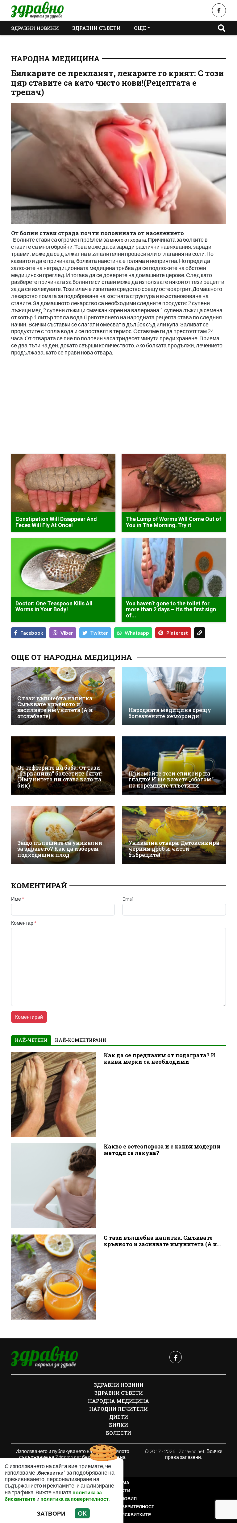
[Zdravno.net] (44, 1357)
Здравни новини (35, 28)
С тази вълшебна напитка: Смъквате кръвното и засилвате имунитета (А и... (162, 1241)
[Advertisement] (63, 405)
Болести (118, 1433)
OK (82, 1513)
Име (17, 898)
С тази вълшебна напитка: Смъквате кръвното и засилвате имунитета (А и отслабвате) (55, 707)
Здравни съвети (96, 28)
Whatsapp (137, 633)
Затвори (51, 1513)
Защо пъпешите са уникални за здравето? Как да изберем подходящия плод (59, 849)
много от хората (127, 240)
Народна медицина (55, 58)
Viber (66, 633)
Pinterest (177, 633)
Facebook (31, 633)
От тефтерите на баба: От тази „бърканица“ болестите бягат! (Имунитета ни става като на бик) (59, 776)
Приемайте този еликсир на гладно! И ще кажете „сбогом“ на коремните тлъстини (171, 779)
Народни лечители (118, 1409)
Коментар (23, 922)
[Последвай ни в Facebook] (219, 10)
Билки (118, 1425)
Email (128, 898)
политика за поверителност (74, 1499)
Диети (118, 1417)
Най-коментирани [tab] (80, 1040)
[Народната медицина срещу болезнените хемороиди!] (174, 696)
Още (140, 28)
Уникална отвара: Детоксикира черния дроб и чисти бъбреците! (173, 849)
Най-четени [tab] (31, 1040)
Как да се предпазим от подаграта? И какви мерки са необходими (159, 1058)
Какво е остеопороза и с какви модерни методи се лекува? (162, 1150)
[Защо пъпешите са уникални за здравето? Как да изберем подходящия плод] (63, 835)
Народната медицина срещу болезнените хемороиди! (169, 713)
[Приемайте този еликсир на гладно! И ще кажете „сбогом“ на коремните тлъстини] (174, 765)
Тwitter (99, 633)
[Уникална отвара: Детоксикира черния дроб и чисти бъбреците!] (174, 835)
